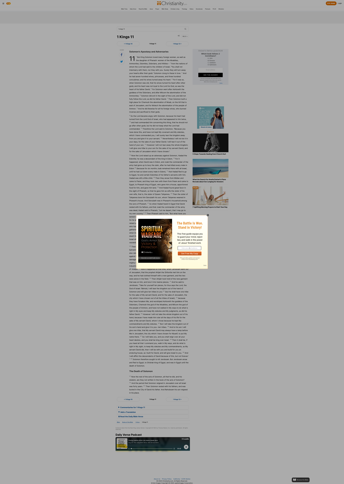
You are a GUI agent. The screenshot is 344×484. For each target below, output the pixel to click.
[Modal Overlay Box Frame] (172, 242)
